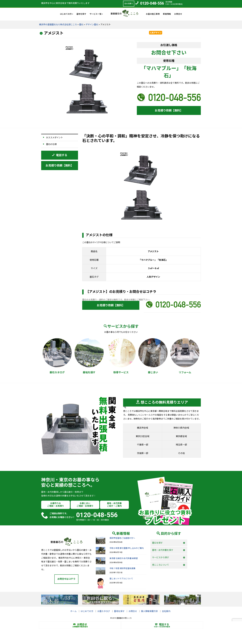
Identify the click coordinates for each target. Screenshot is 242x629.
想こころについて (160, 565)
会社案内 (166, 611)
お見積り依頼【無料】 (169, 110)
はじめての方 (87, 611)
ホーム (73, 611)
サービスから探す (160, 557)
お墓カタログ (103, 611)
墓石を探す (157, 543)
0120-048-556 (152, 3)
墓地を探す (81, 14)
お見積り (129, 4)
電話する (164, 624)
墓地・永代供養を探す (162, 550)
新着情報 (167, 14)
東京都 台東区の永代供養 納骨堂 (124, 558)
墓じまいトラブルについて (121, 578)
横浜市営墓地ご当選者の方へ (122, 538)
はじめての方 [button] (66, 14)
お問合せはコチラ (66, 579)
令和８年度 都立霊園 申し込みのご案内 (127, 548)
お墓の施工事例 (153, 14)
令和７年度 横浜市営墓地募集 (122, 568)
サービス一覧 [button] (95, 14)
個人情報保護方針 (149, 611)
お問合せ (178, 14)
